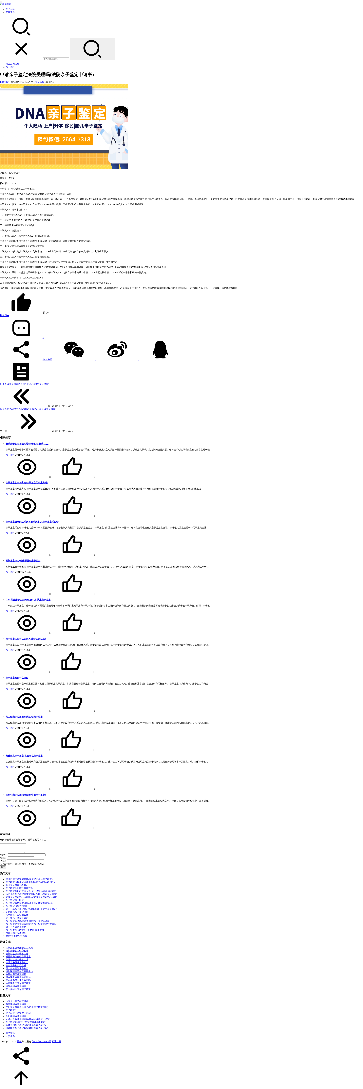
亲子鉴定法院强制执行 (17, 906)
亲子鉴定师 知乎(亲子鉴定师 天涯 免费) (25, 930)
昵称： (4, 855)
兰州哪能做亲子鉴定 (16, 1016)
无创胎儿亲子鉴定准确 (17, 912)
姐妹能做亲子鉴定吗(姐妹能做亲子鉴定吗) (27, 1028)
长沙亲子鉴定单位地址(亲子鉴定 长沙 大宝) (27, 443)
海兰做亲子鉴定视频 (16, 974)
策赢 (19, 1041)
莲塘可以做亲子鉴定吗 (17, 959)
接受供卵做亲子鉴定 (16, 986)
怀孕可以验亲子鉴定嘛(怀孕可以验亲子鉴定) (28, 1019)
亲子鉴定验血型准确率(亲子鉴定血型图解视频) (29, 903)
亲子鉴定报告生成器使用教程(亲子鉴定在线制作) (30, 882)
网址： (3, 861)
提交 (3, 867)
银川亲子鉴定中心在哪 (17, 950)
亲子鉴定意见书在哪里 (17, 677)
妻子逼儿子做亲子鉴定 (17, 918)
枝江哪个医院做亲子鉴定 (18, 983)
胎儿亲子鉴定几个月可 (17, 885)
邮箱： (4, 858)
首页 (12, 64)
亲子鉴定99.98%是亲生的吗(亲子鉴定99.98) (27, 921)
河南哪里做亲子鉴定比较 (18, 977)
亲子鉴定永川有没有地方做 (19, 888)
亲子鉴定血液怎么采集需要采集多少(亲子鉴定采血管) (32, 521)
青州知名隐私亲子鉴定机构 (19, 947)
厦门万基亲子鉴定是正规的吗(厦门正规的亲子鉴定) (31, 909)
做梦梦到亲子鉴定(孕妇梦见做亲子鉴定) (26, 1025)
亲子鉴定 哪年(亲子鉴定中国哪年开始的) (26, 1022)
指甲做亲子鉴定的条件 (17, 915)
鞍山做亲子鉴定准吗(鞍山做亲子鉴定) (24, 717)
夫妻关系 (10, 12)
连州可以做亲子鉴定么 (17, 953)
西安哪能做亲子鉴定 (16, 1004)
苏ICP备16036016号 (41, 1041)
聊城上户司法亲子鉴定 (17, 962)
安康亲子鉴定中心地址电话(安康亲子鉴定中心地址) (31, 897)
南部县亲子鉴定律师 (16, 933)
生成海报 (47, 359)
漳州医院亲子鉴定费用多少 (19, 971)
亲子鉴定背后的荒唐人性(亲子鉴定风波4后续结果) (31, 891)
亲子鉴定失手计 (14, 1010)
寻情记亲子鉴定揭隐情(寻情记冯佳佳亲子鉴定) (29, 879)
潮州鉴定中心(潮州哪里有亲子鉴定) (23, 560)
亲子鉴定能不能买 (15, 900)
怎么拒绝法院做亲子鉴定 (18, 989)
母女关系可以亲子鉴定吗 (18, 980)
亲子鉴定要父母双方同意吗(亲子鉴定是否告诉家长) (31, 924)
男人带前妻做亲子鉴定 (17, 968)
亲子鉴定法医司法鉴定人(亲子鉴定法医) (26, 639)
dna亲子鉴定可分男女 (16, 936)
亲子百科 (10, 9)
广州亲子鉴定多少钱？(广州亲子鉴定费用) (27, 1007)
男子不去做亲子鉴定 (16, 927)
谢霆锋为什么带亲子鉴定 (18, 956)
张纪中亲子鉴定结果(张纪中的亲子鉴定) (26, 795)
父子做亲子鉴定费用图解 (18, 1013)
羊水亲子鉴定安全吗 (16, 965)
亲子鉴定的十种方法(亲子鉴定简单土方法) (27, 482)
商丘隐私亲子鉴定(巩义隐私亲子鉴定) (24, 755)
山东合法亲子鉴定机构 (17, 1001)
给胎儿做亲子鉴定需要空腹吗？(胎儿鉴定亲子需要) (31, 894)
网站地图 (56, 1041)
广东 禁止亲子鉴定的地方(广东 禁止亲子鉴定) (28, 599)
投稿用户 (4, 82)
